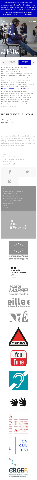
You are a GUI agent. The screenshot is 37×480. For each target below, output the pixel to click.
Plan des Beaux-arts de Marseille (13, 159)
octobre (25, 62)
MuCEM (15, 69)
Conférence (31, 104)
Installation (26, 100)
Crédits (5, 205)
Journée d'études (15, 100)
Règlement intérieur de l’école (13, 198)
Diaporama (25, 102)
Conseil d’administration (11, 196)
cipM (14, 80)
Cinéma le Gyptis (7, 82)
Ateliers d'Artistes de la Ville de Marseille (15, 88)
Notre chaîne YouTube (10, 164)
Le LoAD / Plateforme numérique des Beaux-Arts (17, 74)
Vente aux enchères (8, 93)
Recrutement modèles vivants (13, 191)
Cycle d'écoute (6, 104)
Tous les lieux (6, 67)
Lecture (4, 100)
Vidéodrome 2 (24, 67)
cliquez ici (16, 14)
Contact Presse (8, 208)
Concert (5, 106)
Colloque (13, 106)
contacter (18, 120)
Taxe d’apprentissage (10, 193)
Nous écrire (7, 154)
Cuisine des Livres (19, 104)
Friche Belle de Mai (20, 78)
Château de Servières (9, 84)
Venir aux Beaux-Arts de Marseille (14, 157)
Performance (28, 97)
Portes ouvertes (16, 97)
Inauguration (6, 102)
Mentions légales (8, 203)
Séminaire (30, 93)
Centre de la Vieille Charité (26, 84)
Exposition (16, 102)
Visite (24, 91)
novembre (12, 62)
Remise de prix (15, 95)
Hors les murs (7, 78)
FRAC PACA (31, 78)
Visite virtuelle (7, 161)
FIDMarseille (6, 80)
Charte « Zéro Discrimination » (13, 201)
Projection (5, 97)
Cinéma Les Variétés (24, 80)
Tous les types (6, 91)
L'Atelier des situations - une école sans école (16, 76)
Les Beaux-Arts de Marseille (11, 71)
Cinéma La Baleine (20, 82)
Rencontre (5, 95)
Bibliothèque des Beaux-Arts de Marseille (15, 86)
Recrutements (7, 189)
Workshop (17, 91)
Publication (26, 95)
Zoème (15, 67)
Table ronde (21, 93)
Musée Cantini (6, 69)
